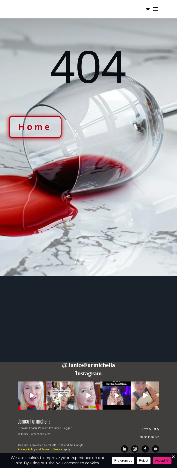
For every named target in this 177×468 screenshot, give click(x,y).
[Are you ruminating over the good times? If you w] (88, 395)
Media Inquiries (149, 437)
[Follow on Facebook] (145, 449)
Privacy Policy (26, 449)
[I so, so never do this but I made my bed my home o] (145, 395)
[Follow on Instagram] (135, 449)
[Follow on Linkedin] (124, 449)
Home (35, 127)
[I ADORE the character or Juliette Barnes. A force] (117, 395)
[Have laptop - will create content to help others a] (60, 395)
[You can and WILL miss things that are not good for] (32, 395)
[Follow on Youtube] (155, 449)
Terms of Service (52, 449)
